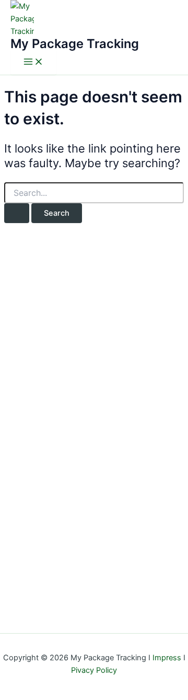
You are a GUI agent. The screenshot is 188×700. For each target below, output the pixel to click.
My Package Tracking (74, 43)
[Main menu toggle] (33, 62)
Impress (166, 657)
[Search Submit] (16, 213)
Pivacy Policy (94, 670)
